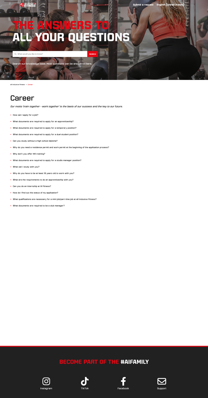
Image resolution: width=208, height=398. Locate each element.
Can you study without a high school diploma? (35, 141)
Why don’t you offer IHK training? (29, 154)
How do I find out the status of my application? (35, 193)
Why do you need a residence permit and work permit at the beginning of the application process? (61, 147)
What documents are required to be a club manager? (39, 206)
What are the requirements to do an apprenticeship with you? (43, 180)
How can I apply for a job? (25, 115)
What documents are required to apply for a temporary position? (44, 128)
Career (30, 84)
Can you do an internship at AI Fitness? (32, 186)
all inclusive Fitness (17, 84)
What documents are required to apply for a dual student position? (45, 134)
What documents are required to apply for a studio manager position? (47, 160)
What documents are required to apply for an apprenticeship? (43, 121)
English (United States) (171, 4)
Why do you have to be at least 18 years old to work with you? (43, 173)
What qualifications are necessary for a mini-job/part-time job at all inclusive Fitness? (55, 199)
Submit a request (143, 4)
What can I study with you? (26, 167)
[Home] (28, 5)
